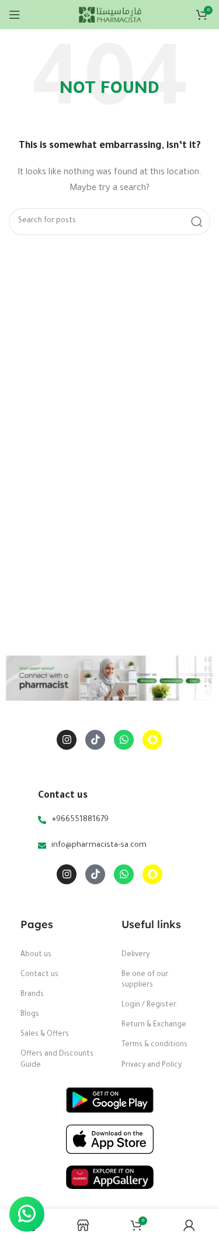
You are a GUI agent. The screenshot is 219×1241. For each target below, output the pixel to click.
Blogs (29, 1015)
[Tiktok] (95, 740)
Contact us (39, 975)
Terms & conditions (154, 1045)
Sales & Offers (44, 1034)
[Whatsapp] (124, 740)
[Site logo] (109, 15)
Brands (32, 995)
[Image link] (110, 1100)
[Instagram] (67, 740)
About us (35, 955)
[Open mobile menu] (14, 14)
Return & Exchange (153, 1025)
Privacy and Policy (151, 1065)
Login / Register (148, 1005)
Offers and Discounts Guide (56, 1059)
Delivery (135, 955)
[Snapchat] (152, 740)
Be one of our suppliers (144, 980)
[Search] (196, 221)
